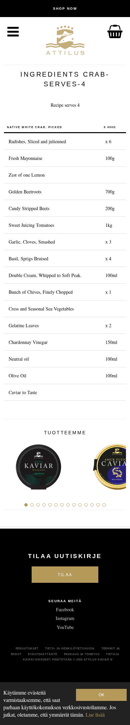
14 (104, 505)
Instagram (65, 618)
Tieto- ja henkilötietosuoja (70, 648)
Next (118, 465)
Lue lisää (95, 714)
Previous (11, 465)
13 (98, 505)
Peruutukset (27, 648)
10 (80, 505)
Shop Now (65, 8)
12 (92, 505)
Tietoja (112, 654)
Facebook (65, 609)
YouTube (65, 627)
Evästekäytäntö (42, 654)
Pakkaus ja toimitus (82, 654)
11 (86, 505)
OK (101, 695)
